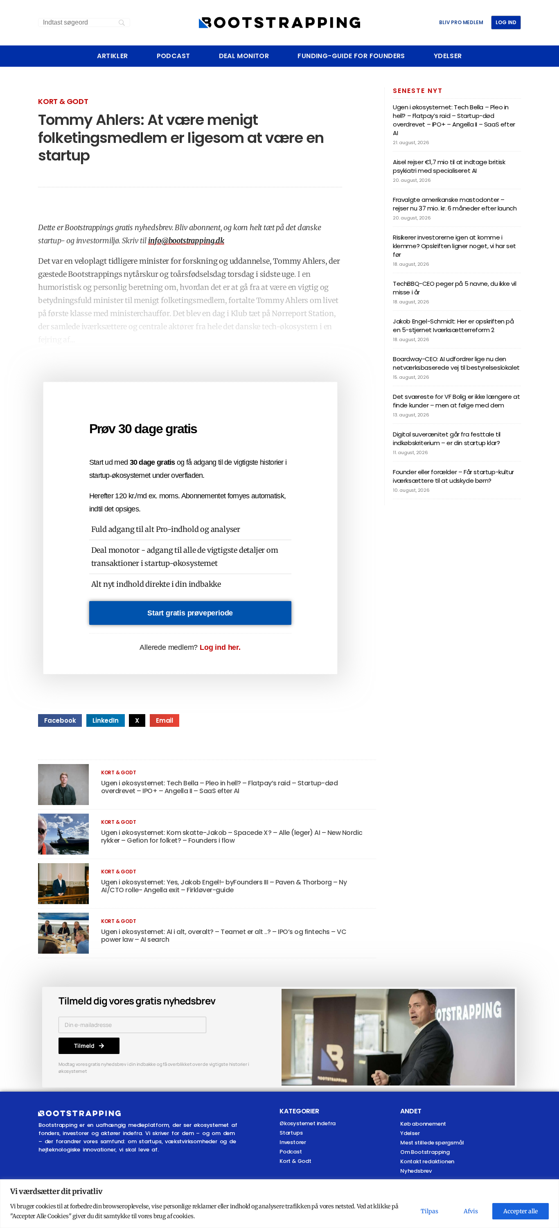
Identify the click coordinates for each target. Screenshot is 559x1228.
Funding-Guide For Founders (351, 56)
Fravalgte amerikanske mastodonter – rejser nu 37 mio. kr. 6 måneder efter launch (454, 204)
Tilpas (429, 1211)
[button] (60, 720)
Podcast (173, 56)
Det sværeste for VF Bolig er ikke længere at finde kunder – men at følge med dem (456, 400)
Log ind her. (220, 647)
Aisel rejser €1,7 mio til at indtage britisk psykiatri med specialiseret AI (449, 166)
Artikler (112, 56)
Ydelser (448, 56)
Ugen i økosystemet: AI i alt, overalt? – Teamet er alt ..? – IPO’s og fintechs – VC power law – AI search (224, 935)
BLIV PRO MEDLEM (461, 22)
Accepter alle (520, 1211)
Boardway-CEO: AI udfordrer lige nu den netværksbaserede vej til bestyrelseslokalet (456, 363)
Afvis (471, 1211)
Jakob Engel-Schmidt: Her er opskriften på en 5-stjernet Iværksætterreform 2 (453, 325)
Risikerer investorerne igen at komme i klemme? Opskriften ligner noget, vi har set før (454, 246)
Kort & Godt (63, 101)
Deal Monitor (244, 56)
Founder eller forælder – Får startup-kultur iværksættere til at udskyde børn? (453, 476)
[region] (279, 1203)
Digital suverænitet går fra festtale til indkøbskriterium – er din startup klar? (446, 438)
